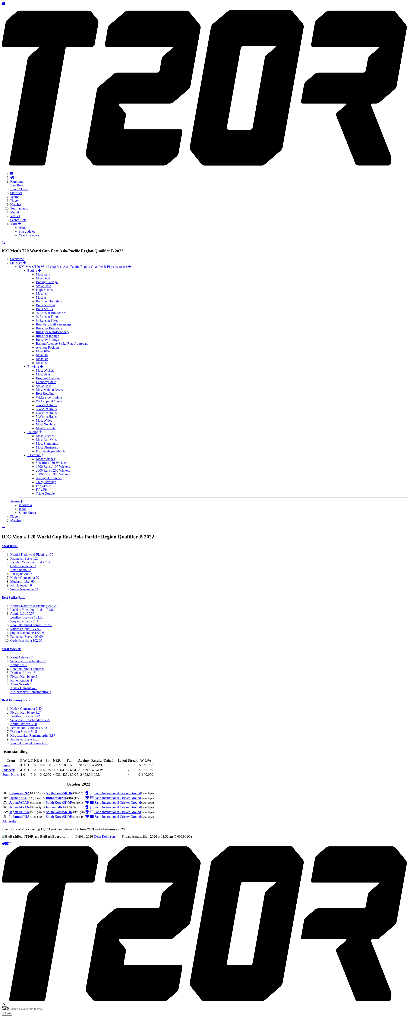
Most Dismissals (47, 447)
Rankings (16, 181)
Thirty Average (46, 482)
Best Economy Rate (16, 700)
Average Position (47, 347)
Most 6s (41, 297)
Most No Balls (46, 424)
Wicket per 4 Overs (49, 401)
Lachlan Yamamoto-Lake (30, 562)
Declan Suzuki (23, 731)
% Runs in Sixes (47, 320)
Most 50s (42, 355)
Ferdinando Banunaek (28, 728)
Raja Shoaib (20, 570)
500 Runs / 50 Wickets (51, 463)
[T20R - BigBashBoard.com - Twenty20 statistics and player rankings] (205, 163)
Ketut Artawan (21, 657)
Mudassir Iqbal (22, 581)
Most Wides (44, 420)
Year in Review (29, 235)
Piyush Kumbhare (23, 676)
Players (15, 200)
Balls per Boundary (49, 301)
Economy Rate (46, 382)
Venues (15, 216)
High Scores (44, 290)
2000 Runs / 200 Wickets (53, 470)
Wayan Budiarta (26, 621)
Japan (22, 509)
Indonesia (25, 505)
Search (18, 220)
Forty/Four (43, 486)
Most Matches (45, 459)
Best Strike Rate (13, 597)
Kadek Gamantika (24, 577)
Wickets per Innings (49, 397)
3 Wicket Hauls (46, 409)
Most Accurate (46, 428)
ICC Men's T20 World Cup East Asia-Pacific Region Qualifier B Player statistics (73, 266)
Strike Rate (43, 286)
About (23, 227)
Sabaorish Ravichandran (28, 661)
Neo (16, 185)
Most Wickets (45, 370)
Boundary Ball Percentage (53, 324)
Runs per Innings (47, 336)
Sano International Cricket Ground (117, 793)
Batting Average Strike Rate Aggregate (62, 343)
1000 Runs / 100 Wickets (53, 466)
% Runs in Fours (47, 316)
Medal (14, 212)
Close (6, 1013)
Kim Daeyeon (22, 585)
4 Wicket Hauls (46, 413)
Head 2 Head (19, 189)
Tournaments (19, 208)
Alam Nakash (20, 684)
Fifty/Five (42, 489)
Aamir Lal (22, 613)
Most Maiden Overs (49, 389)
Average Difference (49, 478)
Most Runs (43, 274)
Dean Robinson (104, 836)
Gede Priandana (23, 566)
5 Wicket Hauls (46, 416)
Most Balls (43, 278)
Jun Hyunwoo (22, 574)
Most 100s (43, 351)
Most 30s (42, 359)
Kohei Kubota (21, 680)
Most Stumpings (47, 443)
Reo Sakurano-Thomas (31, 625)
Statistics (16, 193)
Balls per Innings (47, 340)
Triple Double (45, 493)
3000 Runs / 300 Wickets (53, 474)
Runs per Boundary (49, 328)
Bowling (33, 366)
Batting (32, 270)
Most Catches (45, 436)
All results (9, 821)
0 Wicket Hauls (46, 405)
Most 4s (41, 293)
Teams (14, 197)
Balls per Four (45, 305)
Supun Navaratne (24, 589)
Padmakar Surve (24, 558)
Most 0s (41, 363)
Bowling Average (48, 378)
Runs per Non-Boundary (52, 332)
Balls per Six (44, 309)
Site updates (27, 231)
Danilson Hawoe (26, 617)
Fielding (33, 432)
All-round (34, 455)
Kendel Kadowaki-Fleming (31, 554)
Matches (16, 204)
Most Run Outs (46, 439)
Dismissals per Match (50, 451)
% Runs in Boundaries (51, 313)
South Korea (27, 513)
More (14, 224)
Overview (17, 259)
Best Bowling (45, 393)
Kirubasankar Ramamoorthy (30, 692)
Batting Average (47, 282)
